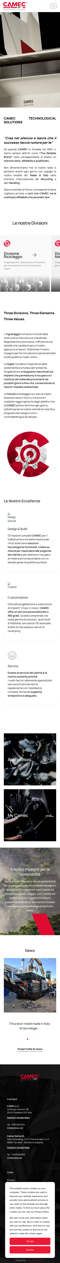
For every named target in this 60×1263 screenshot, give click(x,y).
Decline (30, 1250)
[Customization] (30, 611)
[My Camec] (30, 815)
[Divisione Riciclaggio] (25, 263)
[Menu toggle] (53, 6)
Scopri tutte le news (30, 1049)
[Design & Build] (30, 542)
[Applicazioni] (30, 759)
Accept (30, 1241)
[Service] (30, 678)
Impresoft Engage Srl (35, 1260)
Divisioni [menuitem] (11, 1180)
